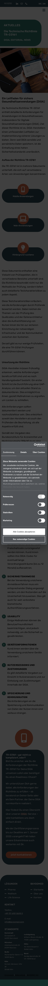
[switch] (41, 505)
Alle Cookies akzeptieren (24, 532)
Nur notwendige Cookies (24, 539)
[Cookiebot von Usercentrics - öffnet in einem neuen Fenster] (34, 445)
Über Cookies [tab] (39, 452)
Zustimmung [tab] (8, 452)
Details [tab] (23, 452)
